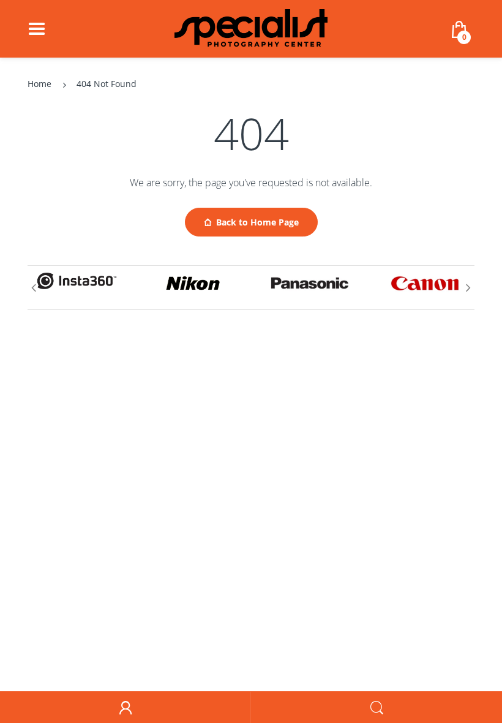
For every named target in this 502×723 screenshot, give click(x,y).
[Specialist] (251, 28)
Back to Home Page (257, 222)
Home (39, 83)
